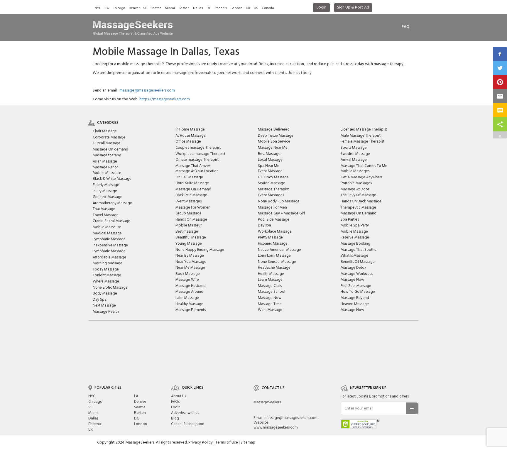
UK (248, 8)
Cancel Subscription (187, 424)
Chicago (118, 8)
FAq (405, 26)
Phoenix (221, 8)
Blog (175, 418)
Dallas (198, 8)
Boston (184, 8)
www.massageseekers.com (276, 427)
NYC (97, 8)
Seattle (156, 8)
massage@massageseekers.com (147, 90)
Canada (268, 8)
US (256, 8)
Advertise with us (185, 413)
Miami (170, 8)
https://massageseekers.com (164, 99)
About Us (178, 396)
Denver (134, 8)
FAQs (175, 402)
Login (321, 7)
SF (145, 8)
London (236, 8)
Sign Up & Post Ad (353, 7)
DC (209, 8)
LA (107, 8)
